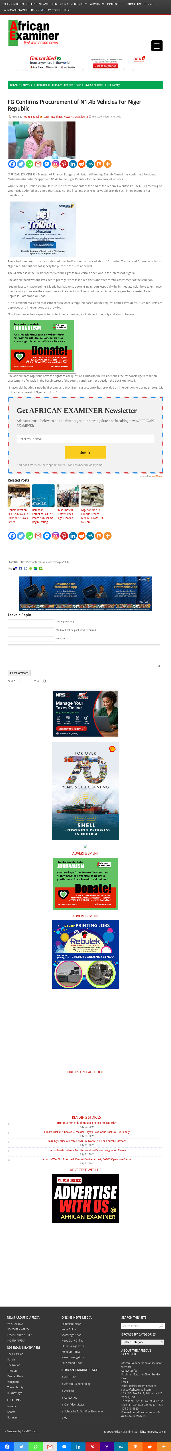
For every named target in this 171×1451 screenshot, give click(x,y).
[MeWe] (90, 164)
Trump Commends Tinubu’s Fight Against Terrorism (87, 1122)
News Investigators (72, 1357)
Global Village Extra (72, 1346)
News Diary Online (72, 1340)
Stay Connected (57, 10)
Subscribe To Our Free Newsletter (30, 4)
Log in (162, 1431)
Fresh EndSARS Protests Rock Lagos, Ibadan (65, 514)
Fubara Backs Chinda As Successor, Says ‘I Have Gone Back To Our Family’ (77, 84)
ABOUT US (134, 4)
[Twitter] (21, 164)
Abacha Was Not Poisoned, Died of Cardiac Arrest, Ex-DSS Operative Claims (87, 1159)
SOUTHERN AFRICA (18, 1329)
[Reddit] (82, 164)
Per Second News (71, 1363)
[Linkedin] (73, 164)
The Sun (12, 1370)
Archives (97, 4)
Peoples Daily (15, 1376)
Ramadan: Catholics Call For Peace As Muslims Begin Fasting (42, 516)
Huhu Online (68, 1329)
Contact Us (115, 4)
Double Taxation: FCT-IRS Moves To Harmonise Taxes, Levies (18, 516)
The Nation (13, 1365)
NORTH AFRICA (16, 1340)
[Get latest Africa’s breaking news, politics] (28, 32)
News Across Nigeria (76, 116)
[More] (108, 164)
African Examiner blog (21, 10)
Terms (148, 4)
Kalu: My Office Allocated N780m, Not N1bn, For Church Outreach (87, 1141)
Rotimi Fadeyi (31, 116)
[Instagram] (55, 164)
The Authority (15, 1387)
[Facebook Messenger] (47, 164)
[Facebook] (12, 164)
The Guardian (15, 1354)
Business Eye (14, 1393)
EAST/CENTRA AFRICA (19, 1335)
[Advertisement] (74, 550)
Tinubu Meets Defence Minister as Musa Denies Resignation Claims (87, 1150)
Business (12, 1417)
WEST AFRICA (15, 1323)
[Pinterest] (64, 164)
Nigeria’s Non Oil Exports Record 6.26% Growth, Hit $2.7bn (92, 516)
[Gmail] (38, 164)
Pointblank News (71, 1323)
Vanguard (13, 1381)
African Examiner (124, 1431)
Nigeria (11, 1406)
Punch (11, 1359)
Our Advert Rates (73, 4)
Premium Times (70, 1351)
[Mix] (99, 164)
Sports (11, 1412)
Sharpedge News (71, 1335)
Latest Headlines (52, 116)
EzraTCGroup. (30, 1431)
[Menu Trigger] (157, 45)
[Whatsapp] (29, 164)
